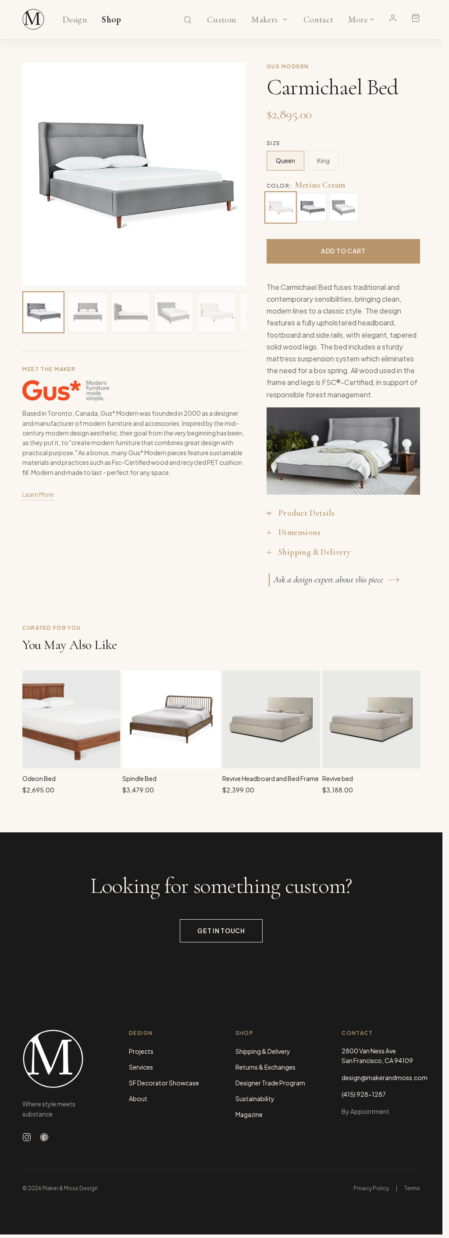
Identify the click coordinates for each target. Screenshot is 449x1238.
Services (141, 1067)
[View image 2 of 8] (87, 312)
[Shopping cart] (415, 18)
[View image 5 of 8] (216, 312)
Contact (318, 20)
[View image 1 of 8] (43, 312)
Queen (285, 160)
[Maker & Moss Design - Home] (61, 1058)
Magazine (249, 1114)
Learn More (38, 494)
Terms (412, 1188)
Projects (141, 1051)
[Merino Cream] (281, 207)
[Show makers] (285, 19)
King (323, 160)
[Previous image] (38, 174)
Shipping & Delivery (262, 1051)
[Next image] (230, 174)
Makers (264, 20)
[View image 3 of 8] (130, 312)
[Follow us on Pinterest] (44, 1137)
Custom (221, 20)
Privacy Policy (371, 1188)
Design (75, 20)
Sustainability (254, 1098)
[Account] (392, 18)
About (138, 1098)
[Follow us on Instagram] (26, 1137)
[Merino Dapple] (312, 207)
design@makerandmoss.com (381, 1077)
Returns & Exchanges (265, 1067)
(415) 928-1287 (364, 1094)
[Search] (187, 19)
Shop (111, 20)
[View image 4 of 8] (173, 312)
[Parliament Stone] (344, 207)
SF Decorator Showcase (164, 1083)
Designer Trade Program (270, 1083)
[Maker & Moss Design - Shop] (33, 19)
